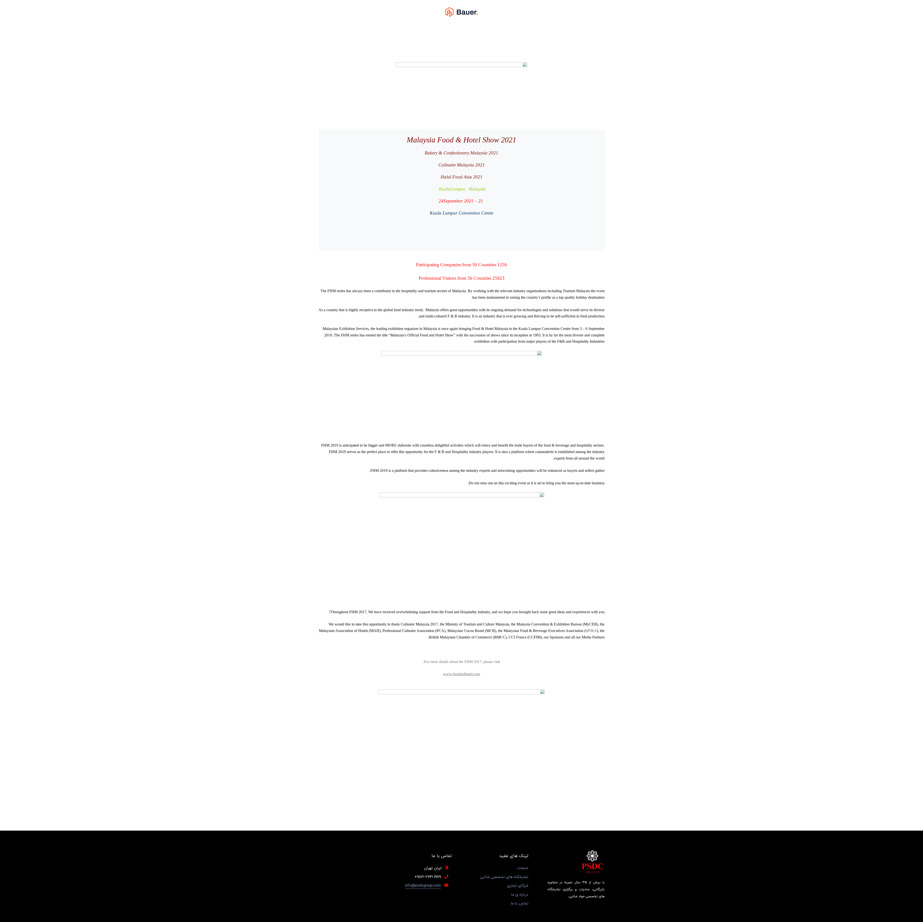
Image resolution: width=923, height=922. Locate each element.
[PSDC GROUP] (461, 11)
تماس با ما (519, 903)
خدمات (522, 868)
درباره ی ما (519, 894)
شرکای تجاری (517, 885)
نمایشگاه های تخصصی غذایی (504, 877)
